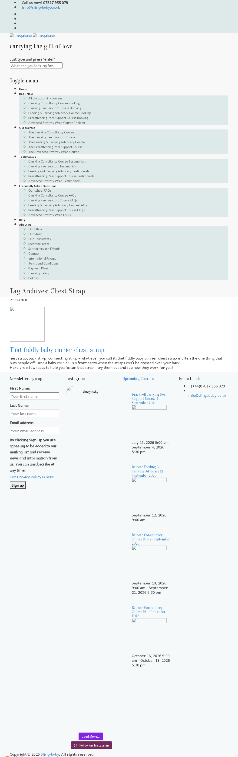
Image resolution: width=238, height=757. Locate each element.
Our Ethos (35, 229)
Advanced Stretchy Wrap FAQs (49, 215)
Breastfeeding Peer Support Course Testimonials (61, 176)
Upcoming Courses (138, 378)
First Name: (20, 388)
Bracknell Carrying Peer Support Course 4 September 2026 (149, 398)
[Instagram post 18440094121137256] (104, 614)
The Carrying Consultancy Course (51, 132)
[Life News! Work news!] (78, 408)
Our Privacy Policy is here (32, 477)
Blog (22, 220)
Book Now (26, 93)
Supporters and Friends (44, 249)
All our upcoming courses (45, 98)
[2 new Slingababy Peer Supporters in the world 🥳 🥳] (78, 668)
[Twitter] (20, 14)
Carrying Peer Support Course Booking (54, 108)
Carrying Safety (38, 273)
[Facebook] (20, 23)
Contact (33, 253)
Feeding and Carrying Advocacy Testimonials (58, 171)
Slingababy (50, 754)
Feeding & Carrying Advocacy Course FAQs (57, 205)
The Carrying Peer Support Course (51, 137)
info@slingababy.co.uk (41, 7)
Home (23, 89)
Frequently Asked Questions (37, 186)
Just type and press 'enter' (32, 59)
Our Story (35, 234)
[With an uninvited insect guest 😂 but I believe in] (104, 571)
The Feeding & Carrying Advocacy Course (56, 142)
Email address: (22, 422)
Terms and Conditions (43, 263)
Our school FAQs (39, 190)
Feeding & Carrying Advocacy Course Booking (59, 113)
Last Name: (19, 405)
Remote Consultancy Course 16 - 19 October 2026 (148, 612)
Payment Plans (38, 268)
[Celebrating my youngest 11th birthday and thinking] (78, 573)
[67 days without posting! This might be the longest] (104, 471)
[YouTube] (20, 19)
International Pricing (42, 258)
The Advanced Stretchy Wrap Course (53, 152)
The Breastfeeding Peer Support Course (55, 147)
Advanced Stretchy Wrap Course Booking (56, 123)
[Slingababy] (32, 35)
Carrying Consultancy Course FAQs (52, 195)
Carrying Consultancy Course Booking (54, 103)
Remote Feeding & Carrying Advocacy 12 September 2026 (147, 471)
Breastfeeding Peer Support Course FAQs (56, 210)
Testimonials (27, 157)
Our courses (27, 127)
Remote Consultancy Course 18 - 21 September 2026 (151, 539)
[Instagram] (20, 28)
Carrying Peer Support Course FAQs (52, 200)
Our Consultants (39, 239)
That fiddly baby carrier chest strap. (58, 349)
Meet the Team (38, 244)
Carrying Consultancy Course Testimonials (57, 161)
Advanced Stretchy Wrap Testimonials (54, 181)
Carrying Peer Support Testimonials (52, 166)
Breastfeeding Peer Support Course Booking (58, 118)
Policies (33, 278)
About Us (25, 224)
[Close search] (11, 71)
